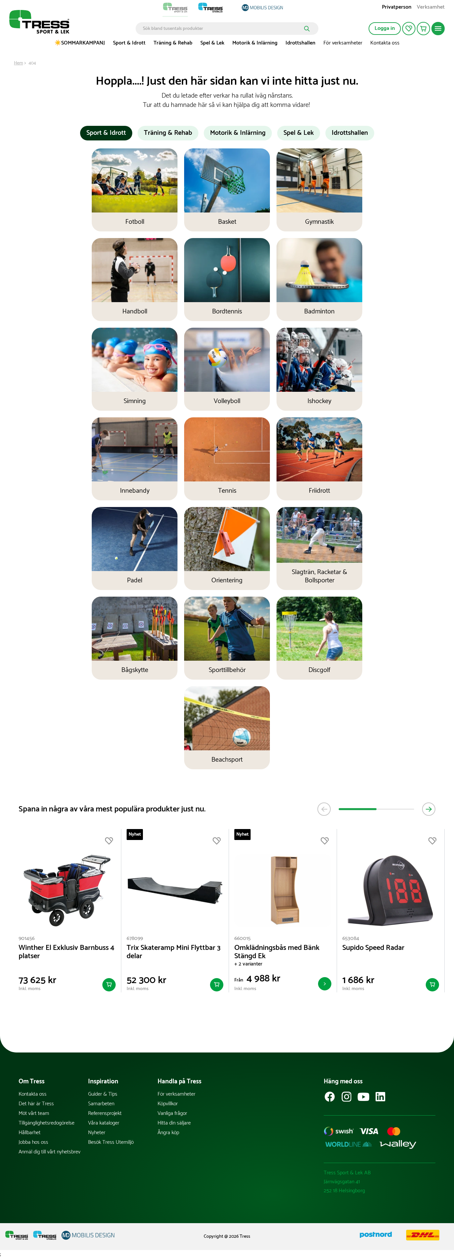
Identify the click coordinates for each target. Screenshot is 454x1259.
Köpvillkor (168, 1103)
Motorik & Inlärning (255, 43)
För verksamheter (342, 43)
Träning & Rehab (173, 43)
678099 (135, 938)
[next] (428, 809)
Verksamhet (431, 8)
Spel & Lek (212, 43)
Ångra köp (168, 1132)
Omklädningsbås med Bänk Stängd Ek (276, 952)
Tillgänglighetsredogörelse (46, 1123)
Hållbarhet (30, 1132)
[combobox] (222, 28)
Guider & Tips (102, 1094)
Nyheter (96, 1132)
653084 (350, 938)
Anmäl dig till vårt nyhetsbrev (49, 1151)
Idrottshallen (300, 43)
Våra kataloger (103, 1123)
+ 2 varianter (248, 964)
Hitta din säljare (174, 1123)
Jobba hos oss (33, 1142)
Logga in (385, 28)
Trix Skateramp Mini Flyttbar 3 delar (174, 952)
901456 (27, 938)
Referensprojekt (105, 1113)
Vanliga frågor (172, 1113)
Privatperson (396, 8)
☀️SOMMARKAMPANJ (80, 43)
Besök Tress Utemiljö (111, 1142)
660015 (242, 938)
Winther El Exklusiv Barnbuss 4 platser (66, 952)
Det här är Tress (36, 1103)
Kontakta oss (384, 43)
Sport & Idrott (129, 43)
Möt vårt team (34, 1113)
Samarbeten (101, 1103)
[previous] (324, 809)
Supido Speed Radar (373, 948)
